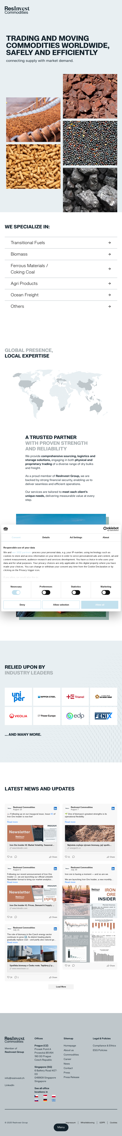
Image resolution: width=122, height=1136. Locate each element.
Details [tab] (46, 537)
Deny (22, 604)
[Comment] (15, 857)
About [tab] (106, 537)
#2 (52, 814)
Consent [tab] (16, 537)
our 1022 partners (22, 552)
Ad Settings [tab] (76, 537)
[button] (55, 119)
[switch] (46, 592)
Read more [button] (12, 822)
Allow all (99, 604)
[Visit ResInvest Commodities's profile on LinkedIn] (10, 808)
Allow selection (61, 604)
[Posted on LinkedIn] (55, 808)
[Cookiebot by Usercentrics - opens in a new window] (106, 529)
